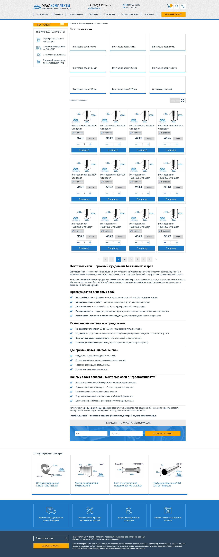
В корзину (84, 150)
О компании (42, 14)
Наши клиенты (76, 14)
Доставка (93, 14)
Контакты (149, 14)
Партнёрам (109, 14)
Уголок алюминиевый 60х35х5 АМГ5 (86, 484)
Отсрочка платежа (129, 14)
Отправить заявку (163, 433)
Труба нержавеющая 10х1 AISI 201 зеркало (167, 484)
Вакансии (58, 14)
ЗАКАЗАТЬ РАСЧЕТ (173, 14)
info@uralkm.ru (94, 8)
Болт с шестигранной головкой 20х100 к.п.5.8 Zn (128, 484)
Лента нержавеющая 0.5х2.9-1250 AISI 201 (47, 484)
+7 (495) (100, 5)
